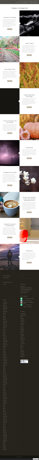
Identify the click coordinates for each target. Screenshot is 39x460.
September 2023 (5, 308)
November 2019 (5, 360)
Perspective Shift (22, 286)
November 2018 (5, 379)
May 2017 (4, 408)
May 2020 (4, 351)
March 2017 (4, 411)
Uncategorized (22, 356)
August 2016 (4, 422)
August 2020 (4, 346)
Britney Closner (22, 321)
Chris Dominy (22, 324)
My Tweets (4, 284)
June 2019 (4, 368)
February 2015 (5, 449)
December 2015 (5, 435)
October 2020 (5, 343)
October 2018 (5, 381)
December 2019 (5, 359)
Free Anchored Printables (33, 2)
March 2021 (4, 335)
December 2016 (5, 416)
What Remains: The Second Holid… (29, 298)
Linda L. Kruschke (22, 343)
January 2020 (4, 357)
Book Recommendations (25, 2)
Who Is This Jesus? (25, 1)
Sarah (21, 348)
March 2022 (4, 319)
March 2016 (4, 430)
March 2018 (4, 392)
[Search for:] (28, 276)
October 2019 (5, 362)
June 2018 (4, 387)
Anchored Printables (23, 313)
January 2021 (4, 338)
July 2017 (4, 405)
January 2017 (4, 414)
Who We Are (31, 1)
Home (20, 1)
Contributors (18, 2)
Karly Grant (21, 332)
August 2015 (4, 441)
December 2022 (5, 311)
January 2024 (4, 305)
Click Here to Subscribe (6, 277)
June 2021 (4, 330)
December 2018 (5, 378)
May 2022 (4, 316)
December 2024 (5, 303)
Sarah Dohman (22, 351)
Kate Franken (22, 334)
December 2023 (5, 306)
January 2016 (4, 433)
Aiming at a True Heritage (23, 292)
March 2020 (4, 354)
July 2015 (4, 443)
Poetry (21, 345)
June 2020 (4, 349)
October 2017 (5, 400)
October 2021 (5, 324)
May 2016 (4, 427)
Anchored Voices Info (23, 315)
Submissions (35, 1)
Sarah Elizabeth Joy (25, 302)
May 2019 (4, 370)
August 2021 (4, 327)
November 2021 (5, 322)
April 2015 (4, 446)
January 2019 (4, 376)
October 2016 (5, 419)
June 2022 (4, 314)
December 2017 (5, 397)
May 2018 (4, 389)
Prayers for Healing (29, 300)
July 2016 (4, 424)
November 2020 (5, 341)
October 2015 (5, 438)
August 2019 (4, 365)
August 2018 (4, 384)
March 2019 (4, 373)
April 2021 (4, 333)
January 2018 (4, 395)
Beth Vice (21, 316)
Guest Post (21, 326)
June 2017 (4, 406)
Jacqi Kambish (22, 329)
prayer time (24, 300)
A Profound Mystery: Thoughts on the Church (26, 289)
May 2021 (4, 332)
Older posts (19, 271)
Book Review (22, 318)
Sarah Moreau (22, 353)
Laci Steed (21, 340)
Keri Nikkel (21, 337)
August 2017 (4, 403)
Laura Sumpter (22, 342)
